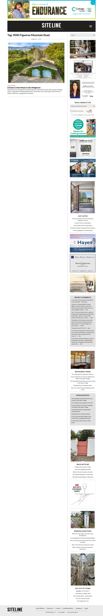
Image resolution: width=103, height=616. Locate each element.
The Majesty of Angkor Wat (82, 593)
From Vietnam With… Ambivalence (82, 596)
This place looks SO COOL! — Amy (80, 328)
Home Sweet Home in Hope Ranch (82, 225)
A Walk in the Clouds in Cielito (82, 467)
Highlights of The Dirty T (83, 591)
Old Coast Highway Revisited (83, 469)
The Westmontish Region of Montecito (82, 477)
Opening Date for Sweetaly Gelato (82, 385)
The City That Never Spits (83, 598)
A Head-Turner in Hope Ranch (83, 223)
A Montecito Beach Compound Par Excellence (82, 228)
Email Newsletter (68, 608)
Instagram (79, 608)
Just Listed (11, 85)
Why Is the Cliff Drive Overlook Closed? (83, 545)
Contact (57, 608)
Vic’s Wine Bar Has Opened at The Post (82, 374)
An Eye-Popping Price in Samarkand (82, 230)
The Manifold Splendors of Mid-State (83, 474)
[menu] (90, 26)
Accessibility (61, 612)
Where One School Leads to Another (83, 472)
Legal (86, 608)
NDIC (76, 612)
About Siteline (40, 608)
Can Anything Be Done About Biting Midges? (82, 538)
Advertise (50, 608)
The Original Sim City (83, 601)
